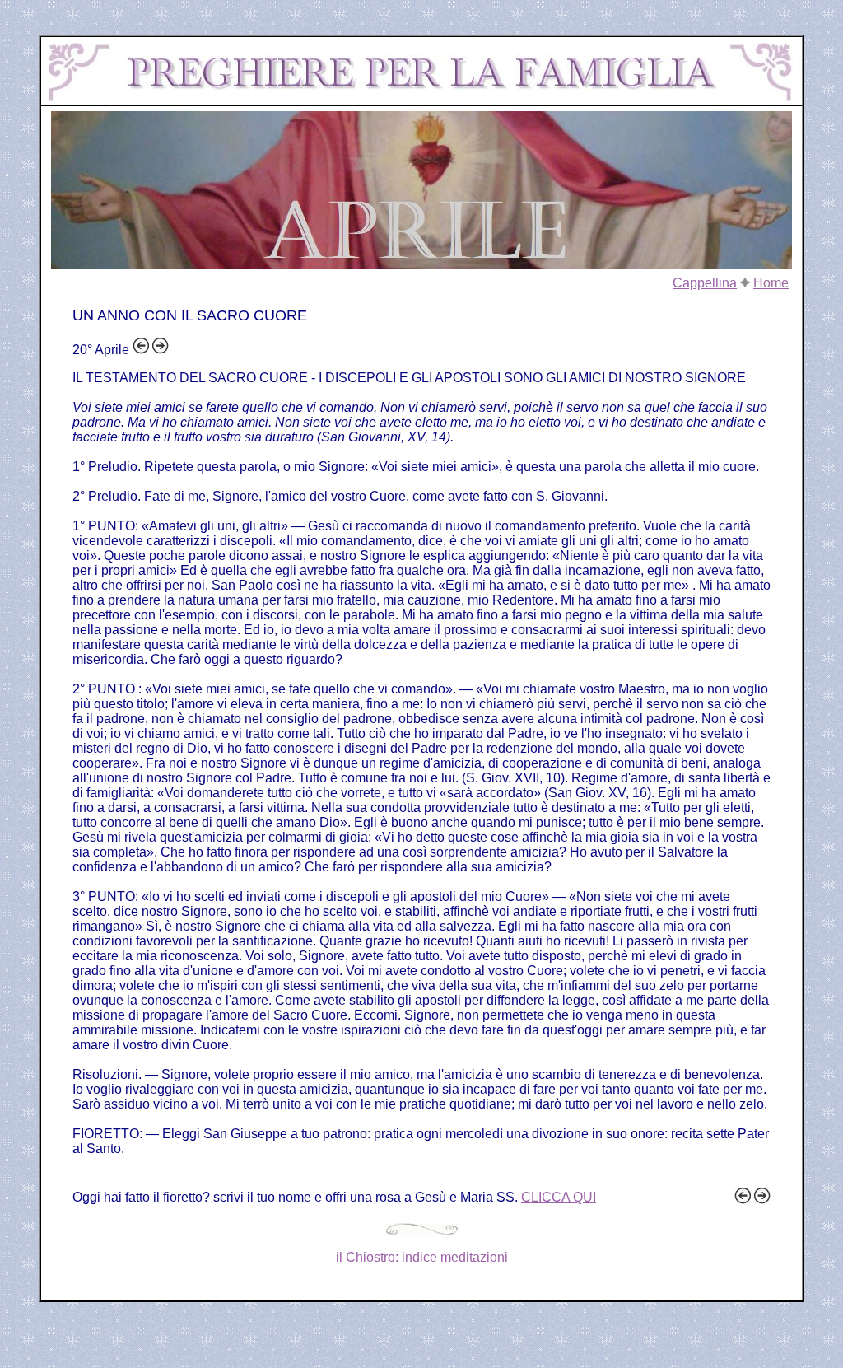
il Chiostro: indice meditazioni (422, 1257)
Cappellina (705, 283)
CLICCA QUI (558, 1197)
